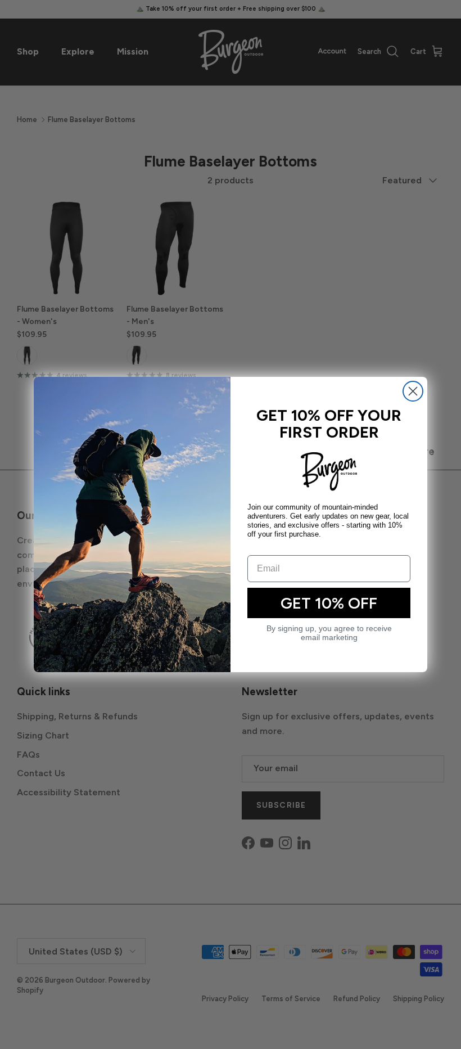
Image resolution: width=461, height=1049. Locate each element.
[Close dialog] (413, 391)
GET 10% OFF (329, 603)
